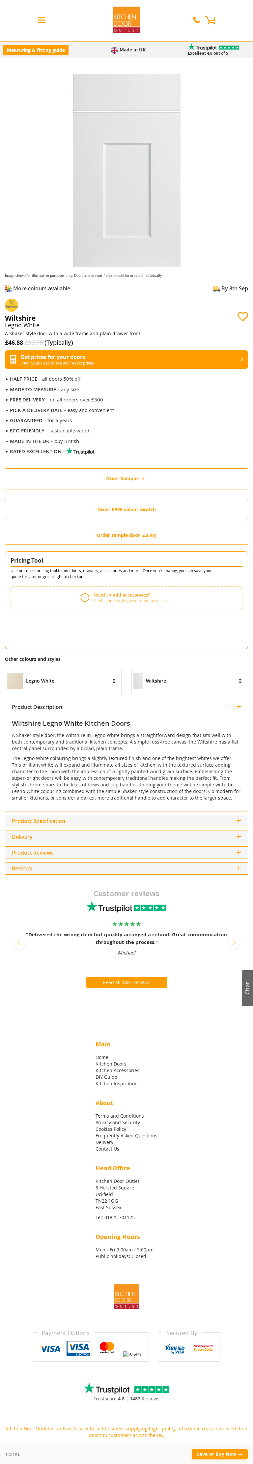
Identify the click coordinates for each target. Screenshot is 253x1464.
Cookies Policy (111, 1129)
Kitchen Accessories (117, 1070)
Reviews (43, 852)
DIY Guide (106, 1077)
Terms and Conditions (120, 1116)
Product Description (37, 707)
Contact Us (107, 1149)
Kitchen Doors (111, 1064)
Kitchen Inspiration (117, 1083)
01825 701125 (119, 1217)
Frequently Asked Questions (126, 1135)
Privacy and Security (118, 1122)
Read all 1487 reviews (127, 982)
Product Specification (38, 821)
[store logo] (126, 20)
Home (102, 1057)
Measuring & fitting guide (36, 50)
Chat (247, 988)
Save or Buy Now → (219, 1454)
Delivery (22, 836)
